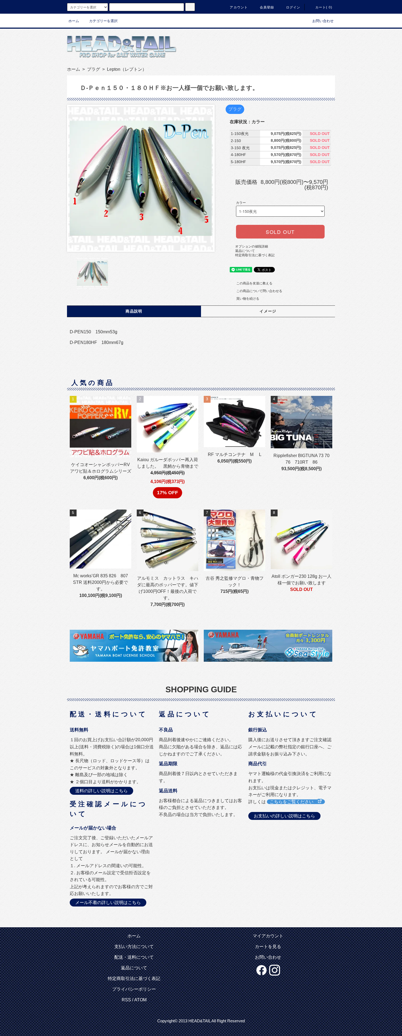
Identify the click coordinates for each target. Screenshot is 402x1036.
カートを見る (268, 946)
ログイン (293, 7)
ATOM (140, 999)
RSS (126, 999)
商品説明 (134, 311)
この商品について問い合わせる (259, 291)
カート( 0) (323, 7)
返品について (245, 251)
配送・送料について (134, 957)
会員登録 (267, 7)
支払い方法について (134, 946)
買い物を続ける (247, 299)
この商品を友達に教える (254, 283)
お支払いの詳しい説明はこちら (284, 816)
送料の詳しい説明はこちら (101, 790)
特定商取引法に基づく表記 (255, 255)
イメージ (268, 311)
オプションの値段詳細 (251, 246)
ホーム (73, 21)
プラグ (93, 69)
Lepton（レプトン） (126, 69)
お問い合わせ (323, 21)
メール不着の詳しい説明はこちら (108, 902)
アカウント (239, 7)
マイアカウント (268, 936)
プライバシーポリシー (134, 989)
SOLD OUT (280, 231)
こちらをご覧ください (294, 801)
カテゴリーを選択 (103, 21)
